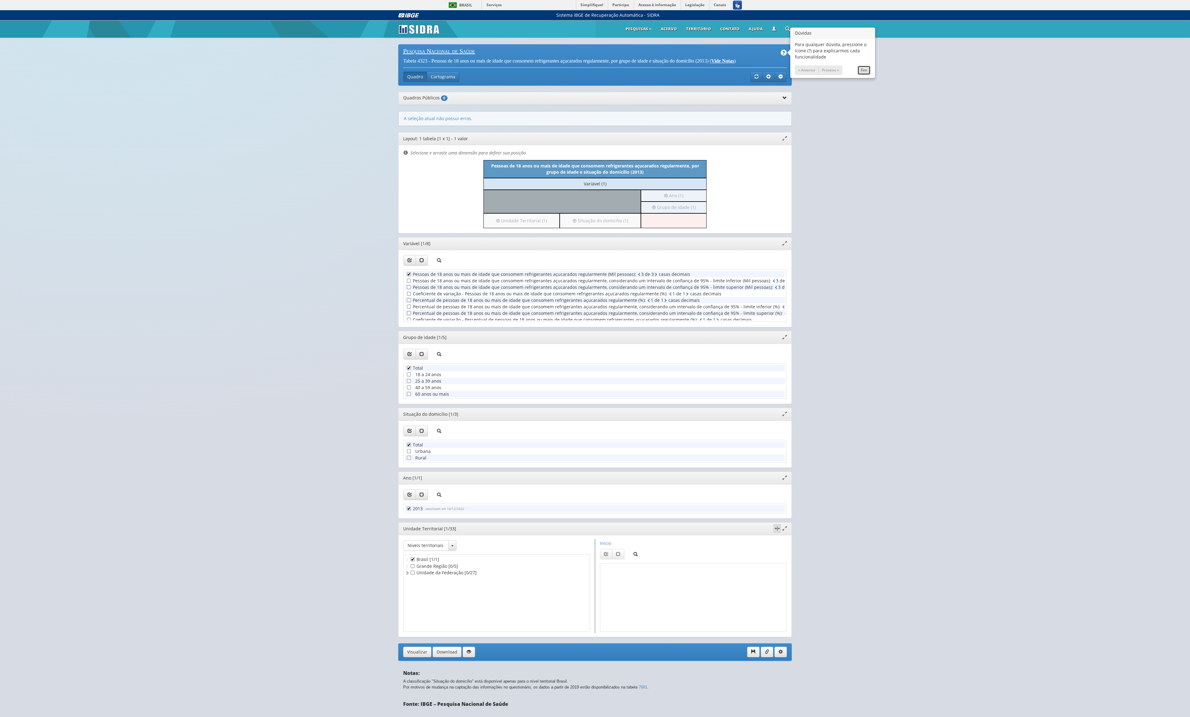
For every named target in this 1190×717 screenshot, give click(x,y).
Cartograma (443, 77)
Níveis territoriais (425, 545)
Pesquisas (637, 29)
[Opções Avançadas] (780, 652)
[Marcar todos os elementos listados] (409, 260)
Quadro (415, 77)
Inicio (605, 543)
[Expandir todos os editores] (768, 77)
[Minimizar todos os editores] (780, 77)
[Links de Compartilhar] (767, 652)
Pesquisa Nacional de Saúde (439, 51)
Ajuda (756, 29)
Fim (864, 70)
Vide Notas (722, 60)
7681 (643, 687)
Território (698, 29)
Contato (729, 29)
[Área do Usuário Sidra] (774, 29)
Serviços (494, 4)
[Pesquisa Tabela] (787, 29)
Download (447, 652)
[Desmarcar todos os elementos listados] (422, 260)
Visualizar (417, 652)
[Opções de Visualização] (469, 652)
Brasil (459, 5)
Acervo (669, 29)
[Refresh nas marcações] (756, 77)
